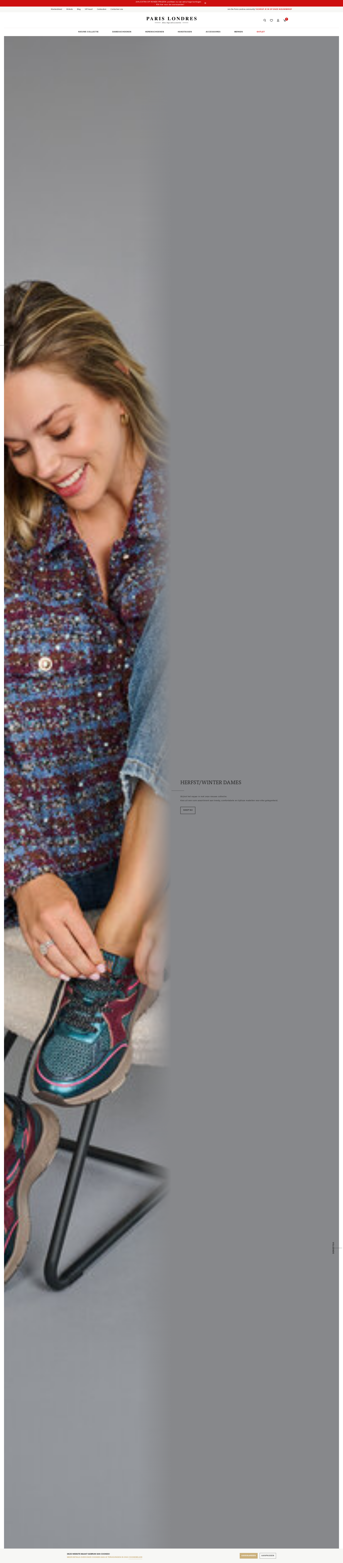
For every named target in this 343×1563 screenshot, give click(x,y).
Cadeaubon (101, 9)
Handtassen (185, 32)
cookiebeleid (135, 1557)
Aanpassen (267, 1556)
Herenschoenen (154, 32)
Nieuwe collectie (88, 32)
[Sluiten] (205, 3)
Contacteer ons (117, 9)
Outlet (261, 32)
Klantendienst (56, 9)
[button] (265, 21)
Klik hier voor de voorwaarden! (170, 5)
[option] (171, 796)
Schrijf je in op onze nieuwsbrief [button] (274, 9)
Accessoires (213, 32)
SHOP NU (188, 810)
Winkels (69, 9)
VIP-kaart (89, 9)
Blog (79, 9)
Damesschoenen (121, 32)
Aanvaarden (248, 1556)
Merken (238, 32)
